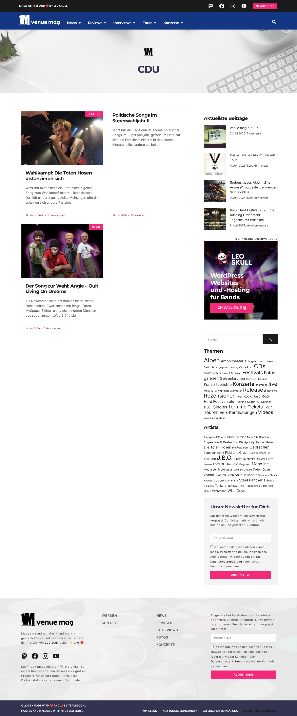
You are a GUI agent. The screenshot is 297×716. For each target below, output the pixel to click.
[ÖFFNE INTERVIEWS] (134, 23)
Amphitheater (232, 361)
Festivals (252, 372)
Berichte (209, 367)
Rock (239, 396)
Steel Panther (251, 480)
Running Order (245, 401)
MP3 (214, 390)
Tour (268, 407)
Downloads (212, 373)
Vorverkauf (209, 418)
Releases (254, 389)
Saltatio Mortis (246, 475)
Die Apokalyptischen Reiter (256, 442)
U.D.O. (264, 485)
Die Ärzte (237, 447)
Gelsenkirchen (232, 378)
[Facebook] (222, 6)
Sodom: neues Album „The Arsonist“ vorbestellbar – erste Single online (253, 187)
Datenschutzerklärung (226, 561)
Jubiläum (262, 379)
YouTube (220, 418)
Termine (237, 407)
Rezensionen (220, 395)
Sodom (219, 480)
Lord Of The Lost (225, 464)
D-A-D (218, 442)
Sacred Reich (225, 475)
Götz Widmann (258, 452)
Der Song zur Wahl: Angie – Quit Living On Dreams (61, 288)
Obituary (238, 469)
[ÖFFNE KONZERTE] (182, 23)
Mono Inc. (261, 463)
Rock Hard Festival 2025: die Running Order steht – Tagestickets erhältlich (252, 215)
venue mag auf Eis (244, 128)
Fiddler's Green (237, 453)
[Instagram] (233, 6)
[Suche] (270, 339)
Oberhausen (236, 390)
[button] (274, 21)
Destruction (230, 442)
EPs (231, 373)
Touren (211, 412)
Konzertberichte (218, 384)
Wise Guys (236, 491)
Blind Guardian (236, 437)
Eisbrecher (259, 447)
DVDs (225, 373)
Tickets (255, 406)
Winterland (219, 491)
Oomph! (248, 470)
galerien (211, 378)
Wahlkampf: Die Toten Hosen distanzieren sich (58, 175)
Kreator (260, 458)
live (273, 384)
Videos (265, 412)
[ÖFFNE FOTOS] (155, 23)
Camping (233, 367)
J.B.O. (225, 457)
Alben (212, 360)
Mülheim (223, 390)
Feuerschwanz (214, 452)
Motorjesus (225, 469)
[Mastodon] (210, 6)
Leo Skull (52, 642)
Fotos (269, 372)
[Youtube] (244, 6)
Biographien (222, 367)
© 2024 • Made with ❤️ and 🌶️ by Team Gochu (53, 705)
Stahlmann (231, 480)
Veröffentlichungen (238, 412)
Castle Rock (246, 367)
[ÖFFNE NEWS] (79, 23)
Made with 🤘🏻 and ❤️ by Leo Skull (43, 5)
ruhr (231, 401)
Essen (238, 373)
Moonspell (210, 469)
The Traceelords (249, 485)
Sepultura (263, 475)
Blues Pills (252, 437)
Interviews (251, 379)
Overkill (209, 475)
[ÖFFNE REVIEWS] (105, 23)
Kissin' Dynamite (244, 458)
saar (258, 402)
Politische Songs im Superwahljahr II (134, 118)
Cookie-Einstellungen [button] (259, 710)
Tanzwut (232, 485)
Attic (223, 437)
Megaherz (245, 464)
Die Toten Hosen (217, 447)
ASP (218, 437)
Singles (220, 407)
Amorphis (209, 437)
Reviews (272, 390)
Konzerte (243, 384)
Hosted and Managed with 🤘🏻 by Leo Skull (52, 710)
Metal (207, 390)
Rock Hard (252, 396)
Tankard (220, 486)
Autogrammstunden (258, 361)
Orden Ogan (261, 469)
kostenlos (261, 384)
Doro (246, 447)
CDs (259, 366)
